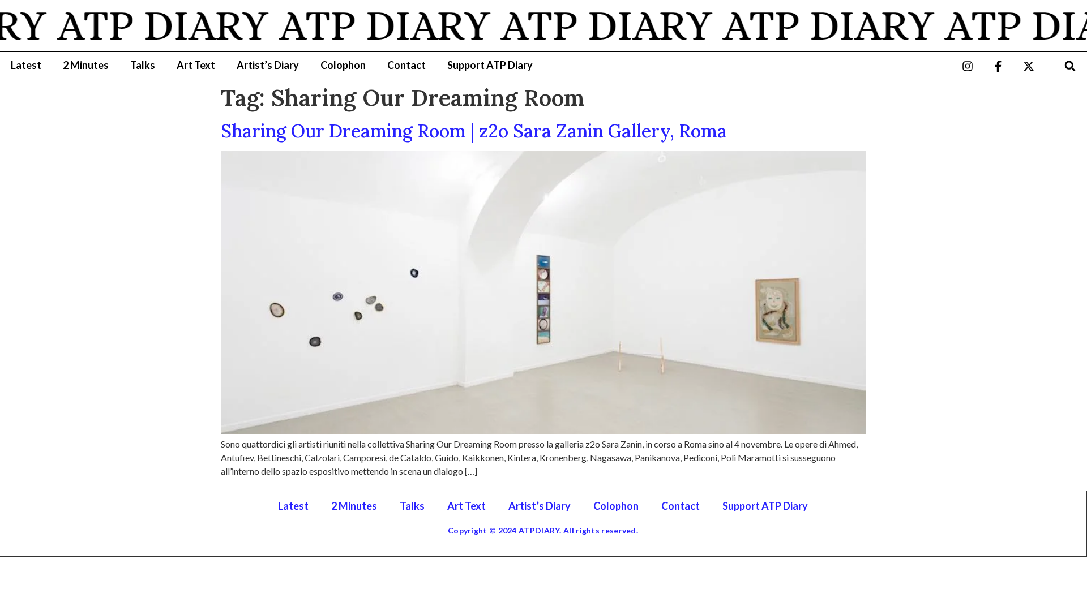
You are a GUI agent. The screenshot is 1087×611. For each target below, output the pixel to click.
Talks (142, 65)
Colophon (343, 65)
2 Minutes (86, 65)
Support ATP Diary (490, 65)
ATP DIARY (151, 25)
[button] (1070, 66)
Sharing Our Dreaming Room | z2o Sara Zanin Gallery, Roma (474, 131)
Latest (26, 65)
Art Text (196, 65)
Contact (406, 65)
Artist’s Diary (268, 65)
